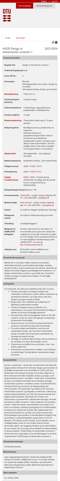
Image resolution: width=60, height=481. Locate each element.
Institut (7, 209)
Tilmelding (9, 223)
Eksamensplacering (13, 120)
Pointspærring (10, 171)
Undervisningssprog (13, 70)
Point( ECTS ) (10, 76)
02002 (26, 177)
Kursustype (9, 81)
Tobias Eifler (25, 195)
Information (20, 37)
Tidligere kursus (11, 166)
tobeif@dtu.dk (43, 197)
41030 (32, 171)
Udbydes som (10, 249)
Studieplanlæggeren (44, 5)
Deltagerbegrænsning (14, 189)
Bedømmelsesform (12, 160)
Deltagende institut (9, 216)
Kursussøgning (24, 5)
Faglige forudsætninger (11, 178)
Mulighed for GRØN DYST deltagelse (10, 231)
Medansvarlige (10, 202)
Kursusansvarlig (11, 195)
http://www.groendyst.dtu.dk (31, 244)
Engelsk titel (9, 65)
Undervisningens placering (11, 100)
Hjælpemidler (10, 153)
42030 (26, 171)
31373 (38, 171)
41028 (7, 37)
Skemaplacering (11, 94)
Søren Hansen (26, 202)
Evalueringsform (11, 127)
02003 (32, 177)
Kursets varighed (11, 115)
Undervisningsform (12, 107)
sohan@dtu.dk (48, 205)
